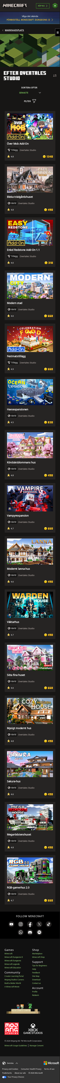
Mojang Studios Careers (14, 979)
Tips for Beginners (39, 965)
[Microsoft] (51, 1063)
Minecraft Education (13, 967)
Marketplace (37, 953)
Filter (27, 101)
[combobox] (30, 93)
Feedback (36, 972)
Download (36, 979)
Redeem (35, 995)
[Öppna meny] (55, 6)
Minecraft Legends (12, 964)
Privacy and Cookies (10, 1069)
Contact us (36, 983)
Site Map (35, 976)
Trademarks (7, 1073)
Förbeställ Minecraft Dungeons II (28, 19)
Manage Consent (36, 1045)
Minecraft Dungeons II (14, 957)
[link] (11, 924)
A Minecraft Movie (12, 986)
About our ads (20, 1073)
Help (34, 969)
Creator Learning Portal (14, 976)
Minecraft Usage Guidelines (16, 1045)
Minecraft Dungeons (13, 960)
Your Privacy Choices (15, 1077)
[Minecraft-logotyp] (14, 6)
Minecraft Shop (38, 957)
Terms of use (49, 1069)
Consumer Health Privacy (31, 1069)
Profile (34, 991)
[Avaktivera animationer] (57, 32)
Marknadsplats (14, 30)
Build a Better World (13, 983)
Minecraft (8, 953)
